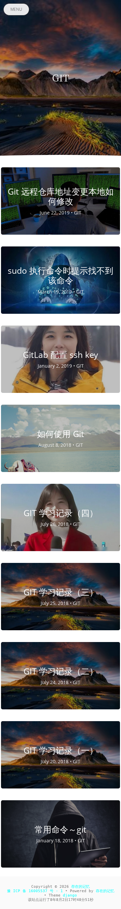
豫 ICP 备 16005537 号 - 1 (35, 891)
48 (79, 900)
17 (70, 900)
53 (87, 900)
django (70, 895)
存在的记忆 (80, 886)
